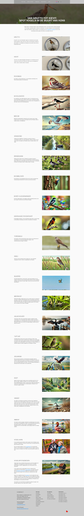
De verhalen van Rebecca (63, 501)
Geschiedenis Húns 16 (62, 493)
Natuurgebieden (28, 469)
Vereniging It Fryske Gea (21, 470)
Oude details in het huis (63, 498)
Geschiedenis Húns (62, 494)
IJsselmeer (27, 475)
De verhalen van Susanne (63, 500)
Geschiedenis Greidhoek (63, 497)
